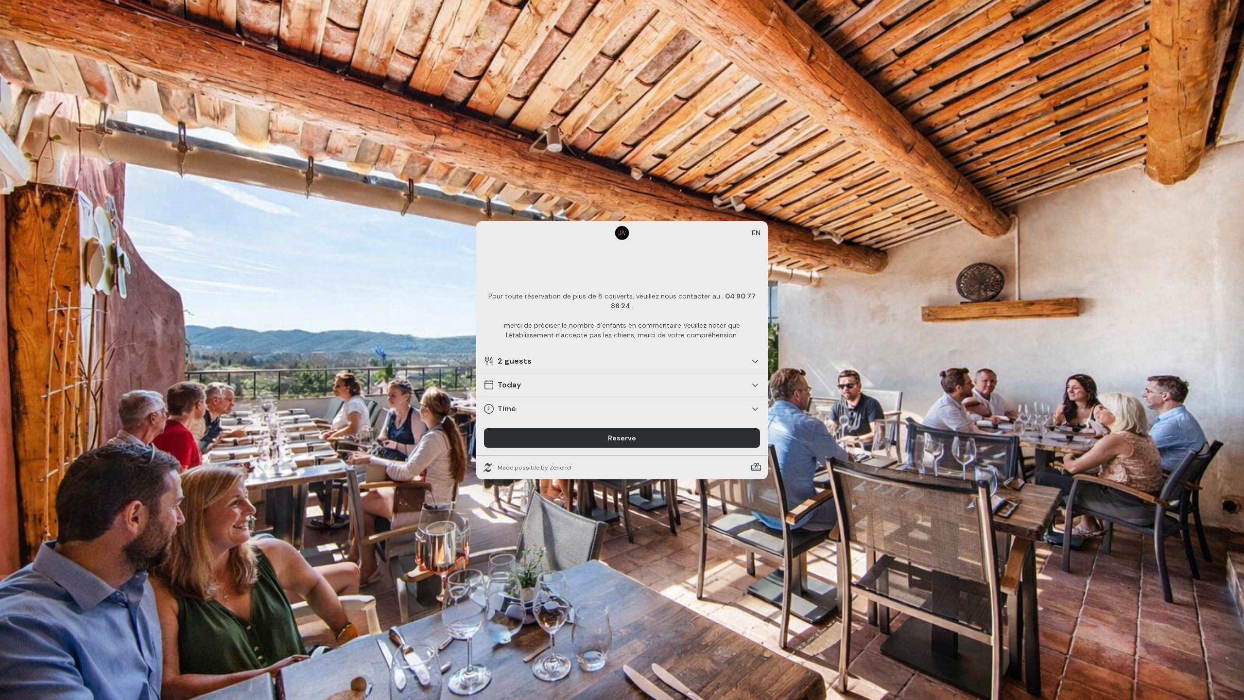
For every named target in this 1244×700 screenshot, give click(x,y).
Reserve (622, 438)
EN (756, 232)
